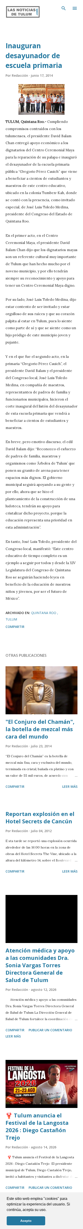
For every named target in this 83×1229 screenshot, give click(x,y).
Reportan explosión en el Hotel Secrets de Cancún (40, 817)
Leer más (69, 786)
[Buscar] (63, 8)
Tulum (11, 619)
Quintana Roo (44, 613)
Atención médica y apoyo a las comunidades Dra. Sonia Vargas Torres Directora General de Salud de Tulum (40, 965)
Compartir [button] (15, 626)
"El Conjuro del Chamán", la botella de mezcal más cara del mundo (40, 729)
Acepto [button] (26, 1221)
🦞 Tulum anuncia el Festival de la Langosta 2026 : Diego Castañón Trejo (37, 1126)
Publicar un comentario (50, 1030)
